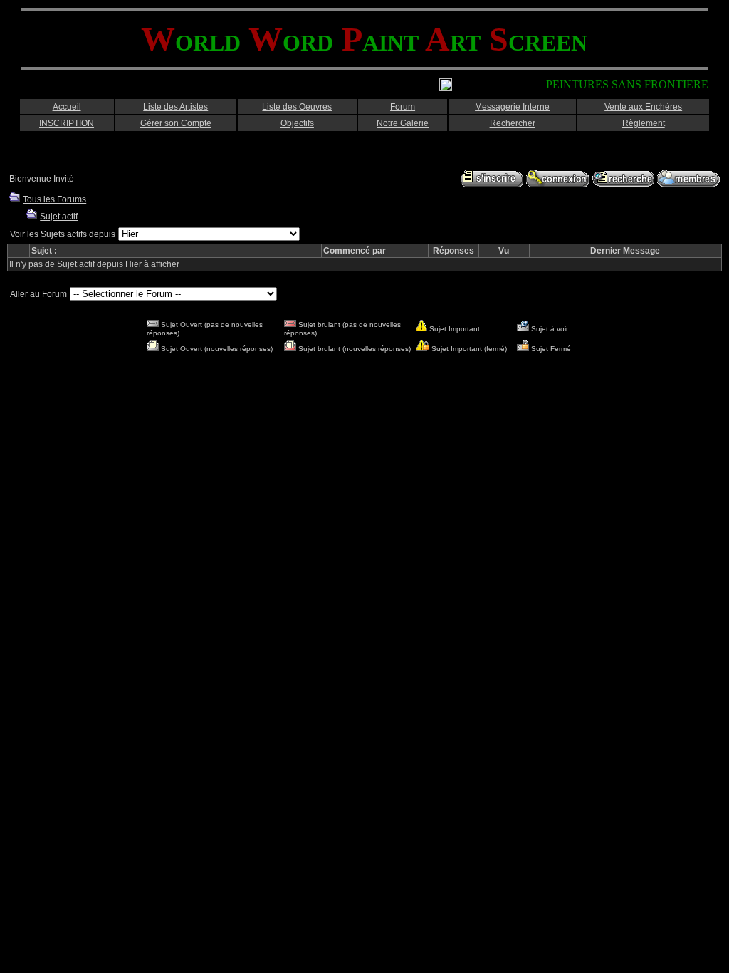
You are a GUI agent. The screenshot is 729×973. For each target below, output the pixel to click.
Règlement (643, 123)
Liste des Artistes (175, 107)
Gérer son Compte (175, 123)
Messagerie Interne (512, 107)
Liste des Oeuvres (297, 107)
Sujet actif (59, 217)
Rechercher (512, 123)
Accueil (67, 107)
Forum (402, 107)
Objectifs (297, 123)
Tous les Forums (54, 199)
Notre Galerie (403, 123)
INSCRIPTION (66, 123)
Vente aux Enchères (643, 107)
